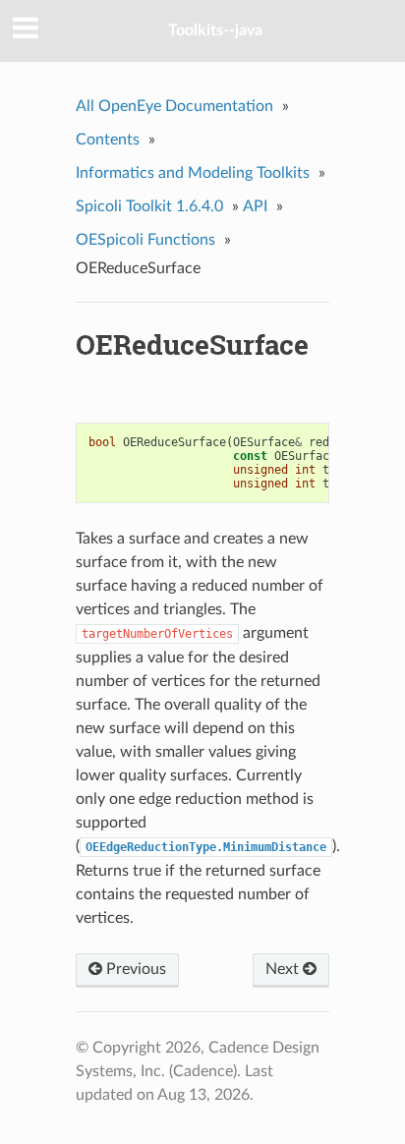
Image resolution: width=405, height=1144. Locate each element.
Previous (134, 969)
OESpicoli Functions (145, 240)
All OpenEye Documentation (174, 106)
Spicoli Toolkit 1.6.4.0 (149, 206)
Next (284, 969)
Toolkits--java (215, 30)
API (255, 206)
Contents (108, 139)
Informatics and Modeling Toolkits (193, 173)
